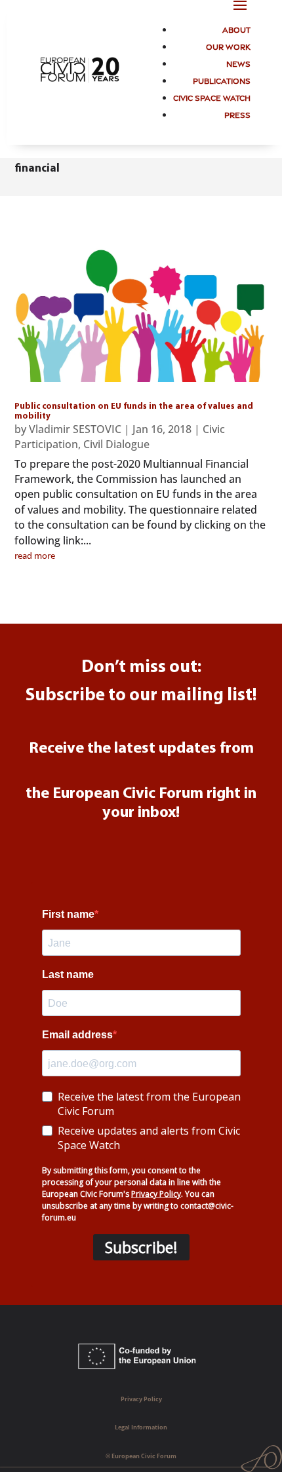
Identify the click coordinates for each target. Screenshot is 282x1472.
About (236, 29)
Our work (228, 46)
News (238, 63)
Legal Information (141, 1427)
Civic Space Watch (212, 97)
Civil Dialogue (116, 444)
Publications (222, 80)
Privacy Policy (141, 1399)
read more (34, 555)
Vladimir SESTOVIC (75, 429)
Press (237, 114)
